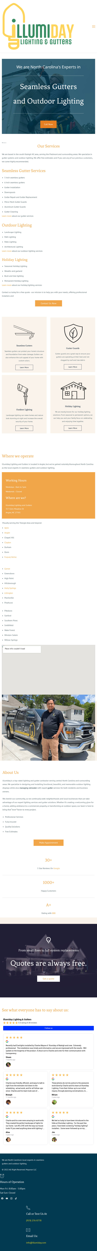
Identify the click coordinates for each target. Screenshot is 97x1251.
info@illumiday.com (36, 1242)
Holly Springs (10, 588)
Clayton (7, 542)
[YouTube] (6, 1198)
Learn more (6, 216)
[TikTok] (16, 1198)
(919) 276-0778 (33, 1220)
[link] (24, 326)
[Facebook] (2, 1198)
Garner (7, 568)
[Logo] (38, 26)
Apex (6, 527)
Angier (7, 532)
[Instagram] (11, 1198)
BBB (53, 913)
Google (56, 868)
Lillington (8, 593)
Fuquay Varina (10, 557)
